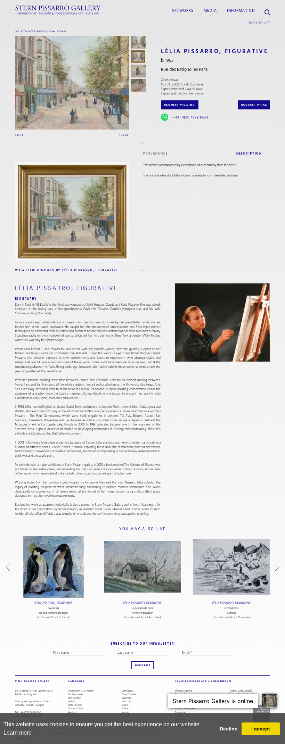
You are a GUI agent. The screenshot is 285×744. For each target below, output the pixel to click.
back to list (259, 22)
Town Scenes (129, 694)
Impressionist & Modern (81, 691)
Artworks (183, 11)
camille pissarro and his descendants (203, 681)
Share (124, 135)
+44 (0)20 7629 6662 (190, 117)
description (249, 153)
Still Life (126, 701)
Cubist (125, 705)
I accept (260, 728)
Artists (71, 701)
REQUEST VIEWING (179, 104)
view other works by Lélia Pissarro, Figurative (67, 270)
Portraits (126, 708)
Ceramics (126, 698)
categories (76, 681)
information (241, 11)
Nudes (125, 712)
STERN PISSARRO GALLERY (32, 681)
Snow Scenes (57, 31)
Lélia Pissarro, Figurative (53, 603)
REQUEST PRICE (254, 104)
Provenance (155, 153)
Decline (228, 728)
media (210, 11)
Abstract (72, 712)
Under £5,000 (75, 705)
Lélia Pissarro (182, 175)
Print (19, 135)
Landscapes (127, 691)
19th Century (74, 698)
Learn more (17, 733)
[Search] (267, 10)
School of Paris (76, 708)
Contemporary (75, 694)
